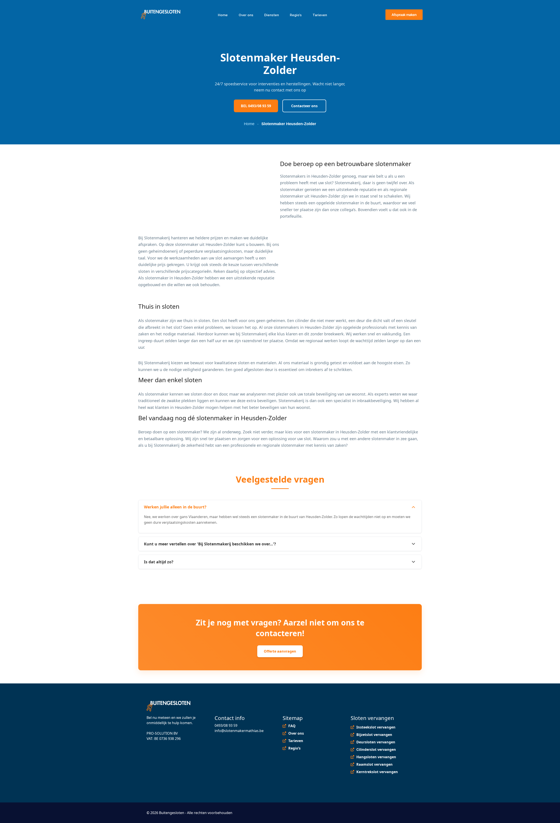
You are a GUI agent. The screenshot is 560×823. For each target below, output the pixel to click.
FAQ (292, 725)
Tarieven (295, 740)
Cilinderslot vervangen (376, 749)
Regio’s (294, 748)
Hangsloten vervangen (376, 757)
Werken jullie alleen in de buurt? (175, 507)
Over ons (296, 733)
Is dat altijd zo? (158, 561)
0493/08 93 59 (226, 725)
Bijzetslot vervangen (374, 734)
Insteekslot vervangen (376, 727)
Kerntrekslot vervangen (377, 771)
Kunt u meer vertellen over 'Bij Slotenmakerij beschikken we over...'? (210, 543)
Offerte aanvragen (280, 651)
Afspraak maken (404, 14)
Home (249, 124)
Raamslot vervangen (374, 764)
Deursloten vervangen (375, 742)
